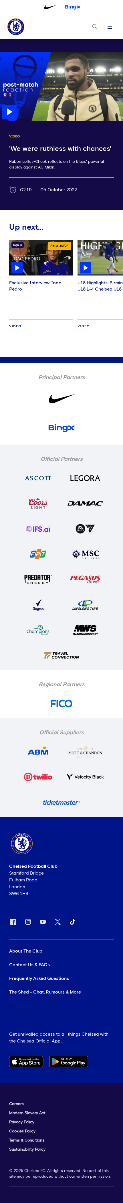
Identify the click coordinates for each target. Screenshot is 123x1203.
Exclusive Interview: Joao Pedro (35, 286)
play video (11, 55)
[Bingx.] (72, 7)
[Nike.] (50, 7)
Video (15, 326)
